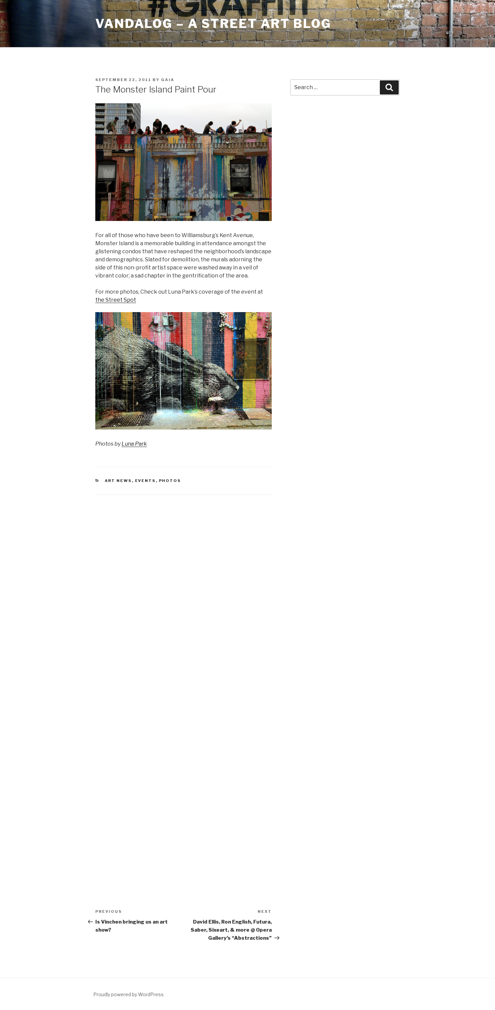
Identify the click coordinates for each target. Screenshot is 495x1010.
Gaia (167, 79)
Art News (118, 480)
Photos (170, 480)
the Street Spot (115, 300)
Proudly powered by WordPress (128, 994)
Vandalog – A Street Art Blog (213, 23)
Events (145, 480)
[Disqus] (183, 589)
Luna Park (134, 444)
